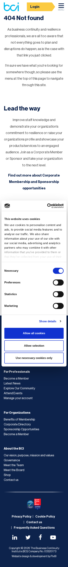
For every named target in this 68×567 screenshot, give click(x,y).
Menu (61, 10)
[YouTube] (53, 538)
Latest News (12, 383)
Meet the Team (14, 465)
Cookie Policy (45, 516)
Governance (12, 460)
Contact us (11, 479)
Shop (7, 475)
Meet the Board (14, 470)
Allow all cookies (34, 333)
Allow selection (34, 345)
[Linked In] (14, 538)
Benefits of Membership (19, 419)
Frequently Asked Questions (34, 527)
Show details (47, 321)
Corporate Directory (17, 424)
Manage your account (18, 398)
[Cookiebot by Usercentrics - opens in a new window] (48, 205)
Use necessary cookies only (34, 357)
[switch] (58, 282)
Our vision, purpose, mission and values (29, 455)
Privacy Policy (21, 516)
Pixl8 (53, 556)
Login (34, 6)
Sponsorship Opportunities (21, 429)
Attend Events (13, 393)
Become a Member (16, 378)
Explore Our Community (19, 388)
